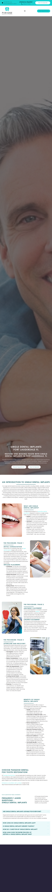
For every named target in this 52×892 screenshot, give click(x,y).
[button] (26, 811)
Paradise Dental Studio (9, 775)
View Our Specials (42, 3)
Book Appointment (43, 11)
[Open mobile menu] (24, 10)
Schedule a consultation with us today (11, 783)
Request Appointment (18, 467)
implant (37, 611)
